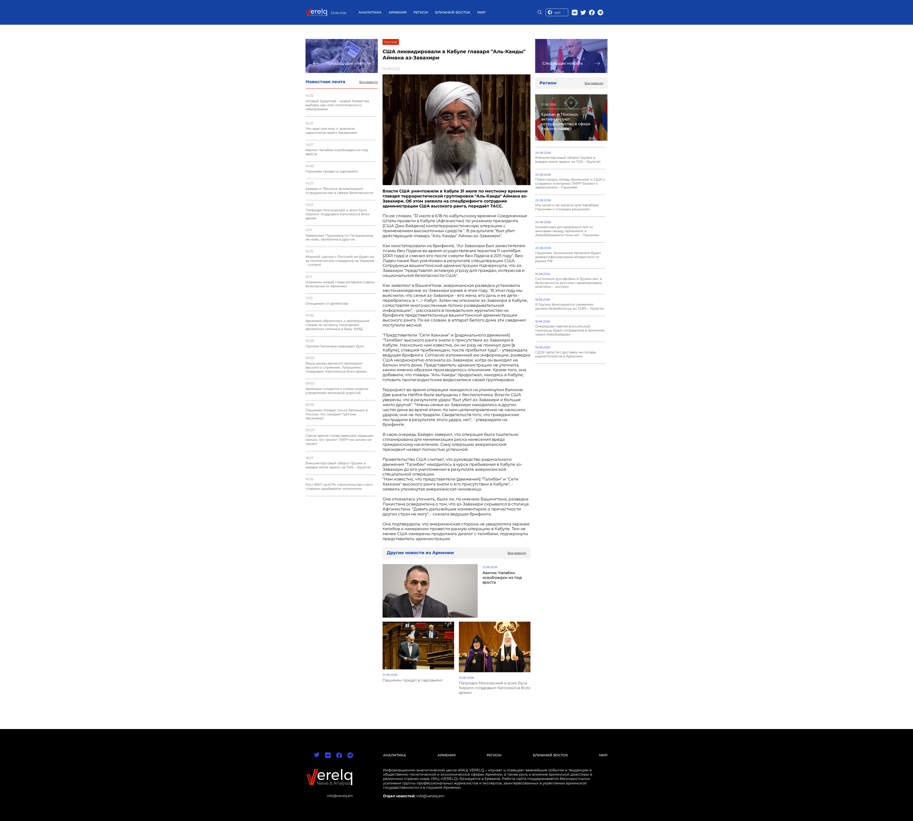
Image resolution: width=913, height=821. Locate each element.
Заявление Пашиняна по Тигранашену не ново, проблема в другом (339, 238)
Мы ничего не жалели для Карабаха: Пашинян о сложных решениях (567, 207)
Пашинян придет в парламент (332, 171)
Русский (390, 42)
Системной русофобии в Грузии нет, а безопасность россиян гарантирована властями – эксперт (568, 283)
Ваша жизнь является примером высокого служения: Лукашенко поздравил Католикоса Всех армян (336, 367)
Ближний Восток (452, 12)
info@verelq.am (340, 796)
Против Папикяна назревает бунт (335, 346)
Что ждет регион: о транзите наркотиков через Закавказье (331, 131)
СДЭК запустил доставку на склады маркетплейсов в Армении (565, 354)
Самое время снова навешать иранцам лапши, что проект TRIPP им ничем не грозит (340, 440)
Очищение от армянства (327, 304)
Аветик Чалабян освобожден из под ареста (337, 152)
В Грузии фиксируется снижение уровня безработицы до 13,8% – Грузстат (569, 306)
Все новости (368, 82)
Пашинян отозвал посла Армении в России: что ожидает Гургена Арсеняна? (337, 414)
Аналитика (370, 12)
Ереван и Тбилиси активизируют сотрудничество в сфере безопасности (339, 191)
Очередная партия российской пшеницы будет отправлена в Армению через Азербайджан (570, 330)
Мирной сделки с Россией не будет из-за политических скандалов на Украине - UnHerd (340, 261)
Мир (481, 12)
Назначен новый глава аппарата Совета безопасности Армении (340, 284)
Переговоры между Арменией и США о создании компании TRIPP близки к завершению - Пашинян (570, 184)
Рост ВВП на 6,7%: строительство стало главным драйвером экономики (339, 487)
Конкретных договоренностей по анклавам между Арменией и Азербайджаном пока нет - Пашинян (567, 231)
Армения (398, 12)
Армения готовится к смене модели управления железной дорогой (337, 391)
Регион (420, 12)
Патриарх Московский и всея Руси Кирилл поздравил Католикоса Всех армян (337, 214)
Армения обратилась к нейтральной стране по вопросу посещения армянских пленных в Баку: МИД (337, 325)
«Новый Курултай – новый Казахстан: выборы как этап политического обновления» (337, 105)
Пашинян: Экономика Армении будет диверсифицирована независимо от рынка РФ (568, 257)
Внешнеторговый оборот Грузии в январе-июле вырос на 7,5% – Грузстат (338, 465)
